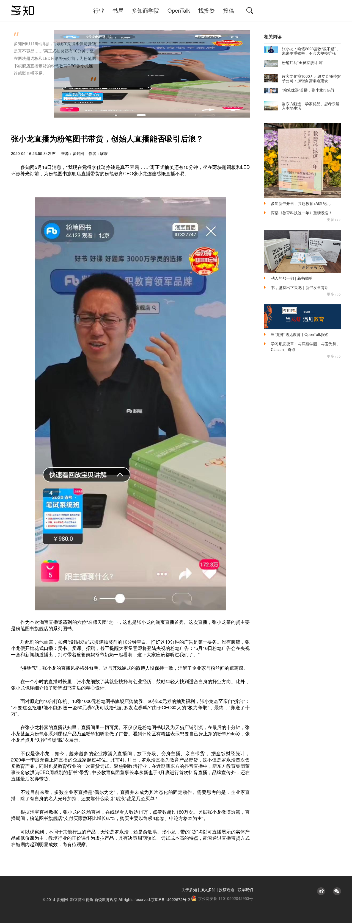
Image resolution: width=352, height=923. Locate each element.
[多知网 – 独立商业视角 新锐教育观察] (22, 10)
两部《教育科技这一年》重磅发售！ (301, 212)
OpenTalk (178, 10)
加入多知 (208, 889)
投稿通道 (226, 889)
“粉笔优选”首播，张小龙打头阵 (308, 90)
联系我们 (245, 889)
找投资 (206, 10)
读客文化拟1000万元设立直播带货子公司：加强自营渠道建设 (311, 78)
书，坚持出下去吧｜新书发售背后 (300, 287)
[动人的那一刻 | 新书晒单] (302, 251)
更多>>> (334, 219)
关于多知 (189, 889)
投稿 (228, 10)
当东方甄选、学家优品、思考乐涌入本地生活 (311, 105)
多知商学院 (145, 10)
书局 (117, 10)
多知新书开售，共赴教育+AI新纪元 (301, 203)
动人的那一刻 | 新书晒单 (292, 278)
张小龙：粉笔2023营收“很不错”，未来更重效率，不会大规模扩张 (311, 50)
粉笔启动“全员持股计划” (302, 62)
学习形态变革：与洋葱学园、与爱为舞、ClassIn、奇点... (305, 346)
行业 (98, 10)
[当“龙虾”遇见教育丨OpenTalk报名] (302, 316)
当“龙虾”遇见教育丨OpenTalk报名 (300, 334)
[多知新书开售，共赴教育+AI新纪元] (302, 160)
